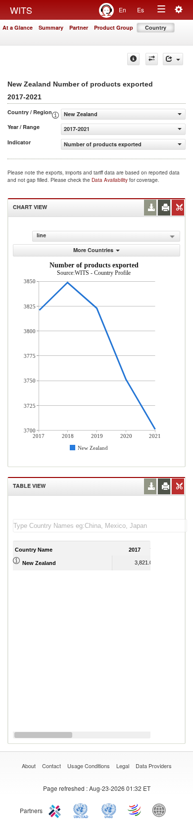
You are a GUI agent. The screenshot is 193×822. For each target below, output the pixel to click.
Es (140, 9)
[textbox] (100, 525)
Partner (78, 27)
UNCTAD (83, 810)
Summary (51, 27)
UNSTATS (109, 810)
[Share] (173, 59)
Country (155, 27)
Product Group (113, 27)
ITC (56, 810)
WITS (21, 9)
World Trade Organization (135, 810)
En (122, 9)
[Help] (133, 59)
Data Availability (110, 179)
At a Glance (17, 27)
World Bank (161, 810)
